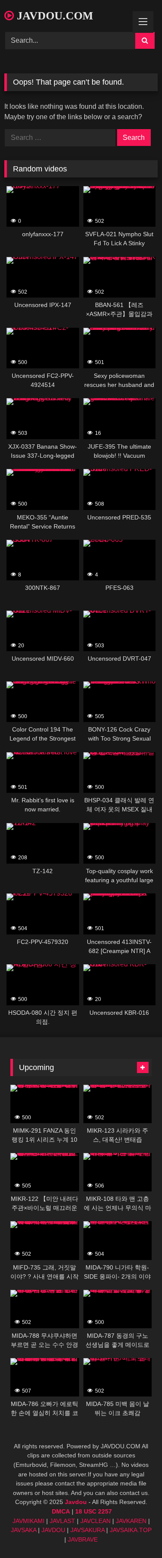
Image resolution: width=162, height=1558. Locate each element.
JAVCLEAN (95, 1520)
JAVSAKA (23, 1529)
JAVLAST (62, 1520)
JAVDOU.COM (53, 16)
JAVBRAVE (83, 1539)
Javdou (76, 1501)
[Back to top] (135, 1532)
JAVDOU (53, 1529)
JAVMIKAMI (28, 1520)
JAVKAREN (131, 1520)
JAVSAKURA (87, 1529)
